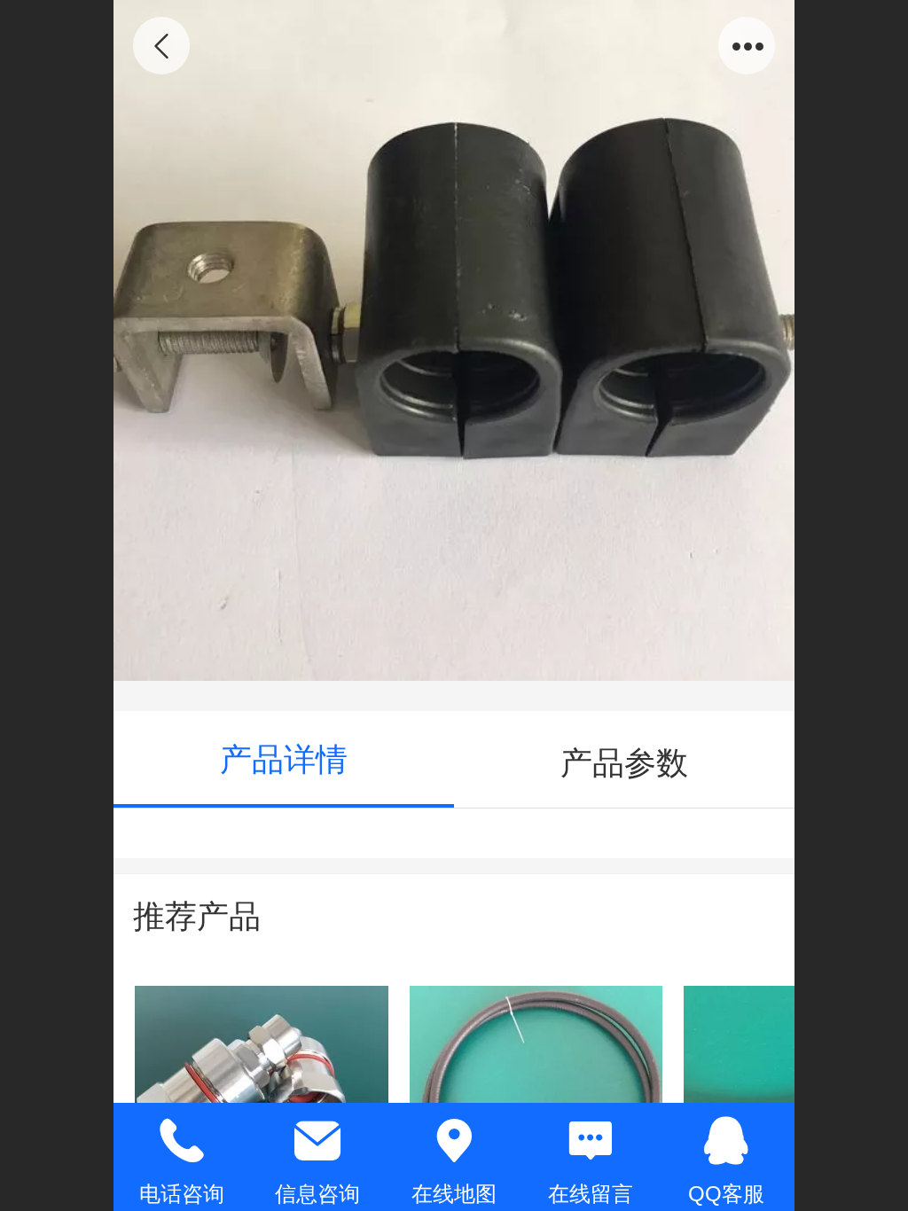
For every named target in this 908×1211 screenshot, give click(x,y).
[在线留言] (590, 1141)
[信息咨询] (318, 1141)
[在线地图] (454, 1141)
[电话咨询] (182, 1141)
